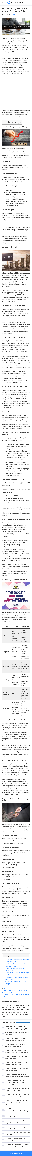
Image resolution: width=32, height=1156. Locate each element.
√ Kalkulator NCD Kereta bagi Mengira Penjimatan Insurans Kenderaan (16, 1039)
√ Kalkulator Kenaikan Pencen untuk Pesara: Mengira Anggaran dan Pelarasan (17, 1075)
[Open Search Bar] (29, 2)
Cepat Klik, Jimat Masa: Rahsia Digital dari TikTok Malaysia (17, 1033)
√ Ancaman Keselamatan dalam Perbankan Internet (15, 1140)
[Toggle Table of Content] (19, 122)
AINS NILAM (5, 1005)
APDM (11, 1005)
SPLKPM (25, 1014)
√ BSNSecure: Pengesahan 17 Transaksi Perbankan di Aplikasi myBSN (18, 1146)
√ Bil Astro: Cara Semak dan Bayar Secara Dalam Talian (16, 1128)
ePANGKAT (22, 1008)
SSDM (3, 1016)
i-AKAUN (22, 1010)
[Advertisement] (16, 92)
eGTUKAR (9, 1008)
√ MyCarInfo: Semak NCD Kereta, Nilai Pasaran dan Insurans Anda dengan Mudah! (17, 1103)
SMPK (20, 1014)
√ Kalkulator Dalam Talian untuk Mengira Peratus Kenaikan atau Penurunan (18, 1096)
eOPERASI (16, 1008)
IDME (27, 1010)
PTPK (12, 1014)
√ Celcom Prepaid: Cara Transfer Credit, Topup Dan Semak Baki (17, 1122)
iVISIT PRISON (6, 1012)
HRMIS (17, 1010)
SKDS (16, 1014)
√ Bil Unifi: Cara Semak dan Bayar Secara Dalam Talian (18, 1134)
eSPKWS (4, 1010)
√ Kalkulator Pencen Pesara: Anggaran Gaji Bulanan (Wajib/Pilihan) (17, 1090)
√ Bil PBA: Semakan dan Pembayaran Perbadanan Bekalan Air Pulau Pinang (17, 1110)
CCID (24, 1005)
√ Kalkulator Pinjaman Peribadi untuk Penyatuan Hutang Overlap (16, 1063)
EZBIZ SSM (11, 1010)
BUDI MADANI (18, 1005)
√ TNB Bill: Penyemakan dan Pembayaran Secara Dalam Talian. (18, 1116)
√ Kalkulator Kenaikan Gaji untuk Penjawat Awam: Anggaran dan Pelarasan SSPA (15, 1082)
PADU (8, 1014)
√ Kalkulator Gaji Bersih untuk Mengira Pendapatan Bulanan (16, 1069)
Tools (4, 988)
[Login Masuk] (15, 2)
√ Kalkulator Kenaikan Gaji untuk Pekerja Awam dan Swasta (17, 1057)
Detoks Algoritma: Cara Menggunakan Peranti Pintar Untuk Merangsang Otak (16, 1027)
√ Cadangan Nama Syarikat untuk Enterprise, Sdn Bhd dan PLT (15, 1045)
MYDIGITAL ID (15, 1012)
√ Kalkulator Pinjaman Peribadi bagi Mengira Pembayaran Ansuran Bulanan (16, 1051)
